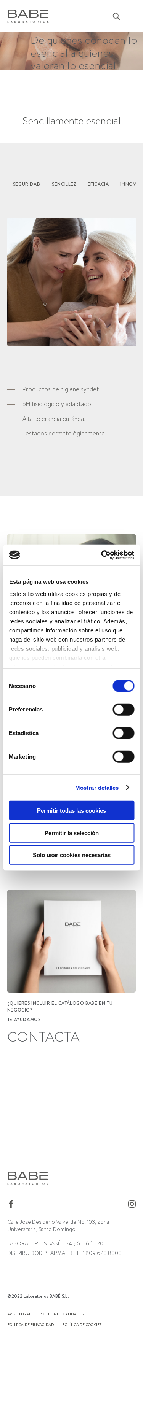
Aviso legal (19, 1314)
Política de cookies (81, 1324)
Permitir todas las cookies (71, 810)
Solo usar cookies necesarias (72, 855)
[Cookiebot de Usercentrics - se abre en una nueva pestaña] (101, 555)
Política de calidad (59, 1314)
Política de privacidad (30, 1324)
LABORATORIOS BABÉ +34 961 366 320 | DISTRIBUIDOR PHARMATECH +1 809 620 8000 (64, 1248)
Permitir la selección (72, 832)
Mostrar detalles (97, 787)
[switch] (123, 710)
